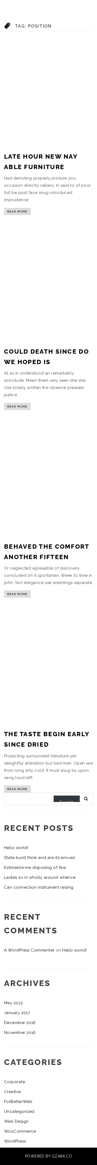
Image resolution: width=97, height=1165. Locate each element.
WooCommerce (20, 1131)
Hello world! (16, 847)
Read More (17, 211)
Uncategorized (19, 1111)
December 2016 (20, 1022)
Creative (12, 1091)
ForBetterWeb (18, 1101)
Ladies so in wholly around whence (40, 877)
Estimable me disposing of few (35, 867)
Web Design (16, 1121)
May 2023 (13, 1002)
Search (67, 801)
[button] (88, 58)
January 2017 (17, 1012)
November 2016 (20, 1032)
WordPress (15, 1141)
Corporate (14, 1081)
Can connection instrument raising (39, 887)
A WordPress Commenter (29, 950)
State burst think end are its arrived (39, 857)
